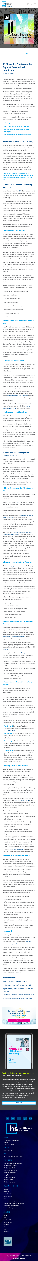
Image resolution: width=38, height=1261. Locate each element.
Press (5, 1229)
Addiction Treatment (10, 1172)
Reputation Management (11, 1205)
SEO (5, 1198)
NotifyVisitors (25, 653)
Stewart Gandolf (9, 74)
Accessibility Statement (19, 1258)
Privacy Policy (18, 1257)
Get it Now (19, 1103)
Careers (6, 1234)
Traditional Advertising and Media (14, 1203)
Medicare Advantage (10, 1182)
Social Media (8, 1196)
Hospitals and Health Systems (13, 1163)
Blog (15, 11)
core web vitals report (17, 849)
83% (19, 191)
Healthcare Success (7, 11)
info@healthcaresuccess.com (13, 1156)
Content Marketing (9, 1201)
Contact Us (7, 1215)
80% (18, 502)
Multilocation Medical (10, 1165)
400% (6, 649)
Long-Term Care (8, 1175)
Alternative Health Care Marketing (17, 396)
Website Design (9, 1208)
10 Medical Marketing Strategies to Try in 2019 (17, 998)
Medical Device (8, 1179)
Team (5, 1217)
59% (4, 416)
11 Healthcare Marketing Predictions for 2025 (17, 985)
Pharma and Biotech (10, 1177)
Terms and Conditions (8, 1257)
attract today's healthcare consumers (14, 637)
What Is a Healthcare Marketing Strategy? (15, 981)
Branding (6, 1189)
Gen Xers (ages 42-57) (22, 800)
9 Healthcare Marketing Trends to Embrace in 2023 (18, 994)
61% (32, 375)
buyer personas (14, 566)
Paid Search (7, 1194)
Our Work (6, 1224)
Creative (6, 1191)
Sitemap (25, 1257)
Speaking (6, 1231)
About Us (7, 1212)
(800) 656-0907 (8, 1150)
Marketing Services (11, 1186)
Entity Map (30, 1257)
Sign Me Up (19, 1020)
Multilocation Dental (10, 1168)
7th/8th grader (11, 730)
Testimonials (7, 1220)
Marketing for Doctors (10, 1170)
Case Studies (8, 1222)
